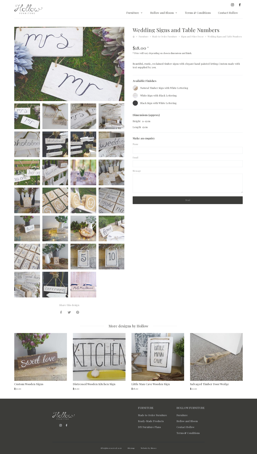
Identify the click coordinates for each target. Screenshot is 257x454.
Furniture (132, 13)
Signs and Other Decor (192, 36)
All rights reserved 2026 (111, 448)
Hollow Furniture (191, 408)
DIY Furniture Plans (149, 427)
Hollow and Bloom (162, 13)
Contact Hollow (228, 13)
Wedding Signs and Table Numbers (225, 36)
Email (135, 157)
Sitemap (131, 448)
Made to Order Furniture (164, 36)
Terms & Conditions (198, 13)
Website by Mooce (149, 448)
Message (137, 170)
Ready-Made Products (151, 421)
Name (135, 144)
